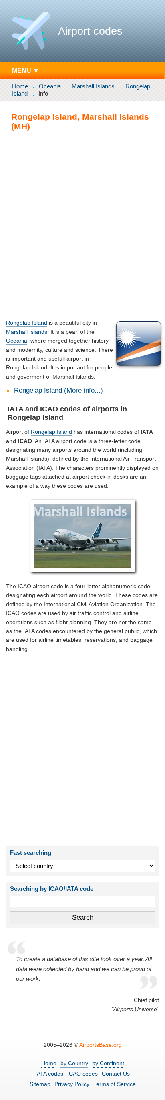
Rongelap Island (26, 322)
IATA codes (49, 1073)
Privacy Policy (71, 1084)
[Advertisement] (82, 224)
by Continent (108, 1063)
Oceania (50, 86)
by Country (74, 1063)
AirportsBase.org (100, 1045)
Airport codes (90, 31)
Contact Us (116, 1073)
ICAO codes (82, 1073)
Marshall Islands (93, 86)
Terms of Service (114, 1084)
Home (20, 86)
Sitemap (40, 1084)
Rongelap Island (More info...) (58, 390)
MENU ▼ (25, 70)
